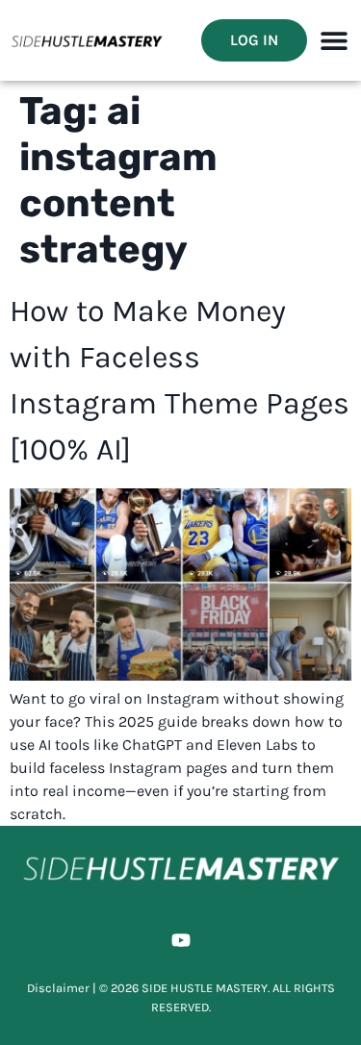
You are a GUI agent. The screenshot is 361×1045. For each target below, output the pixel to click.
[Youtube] (181, 940)
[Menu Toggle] (334, 40)
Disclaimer (58, 988)
